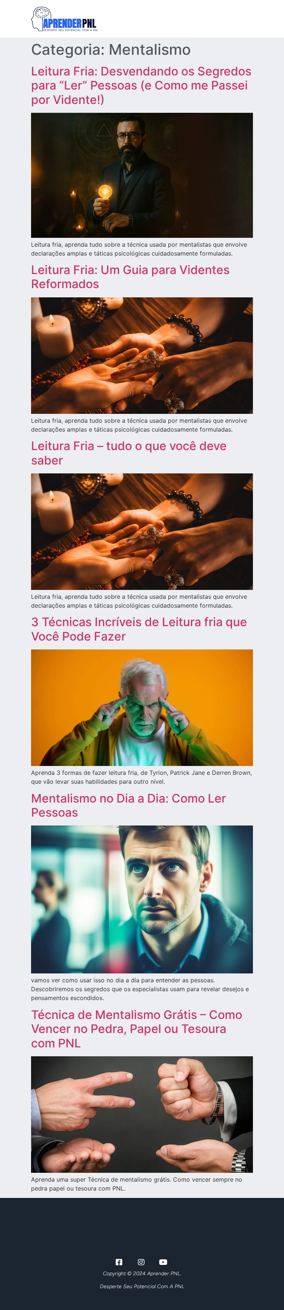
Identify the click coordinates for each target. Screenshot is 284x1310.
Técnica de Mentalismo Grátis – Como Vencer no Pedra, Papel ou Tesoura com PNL (136, 1028)
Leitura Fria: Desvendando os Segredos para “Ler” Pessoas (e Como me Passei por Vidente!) (141, 85)
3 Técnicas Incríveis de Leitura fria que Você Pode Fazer (139, 629)
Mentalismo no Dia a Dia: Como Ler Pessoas (128, 805)
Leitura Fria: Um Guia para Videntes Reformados (130, 277)
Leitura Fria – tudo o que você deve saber (129, 453)
